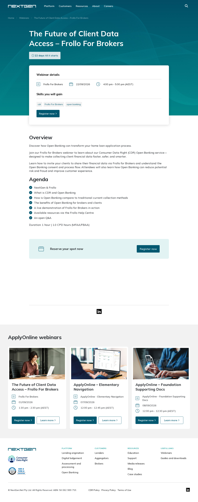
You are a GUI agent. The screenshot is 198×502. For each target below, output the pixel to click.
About (96, 6)
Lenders (99, 452)
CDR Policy (94, 490)
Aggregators (102, 458)
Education (133, 452)
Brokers (99, 463)
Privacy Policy (108, 490)
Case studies (135, 474)
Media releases (136, 463)
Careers (108, 6)
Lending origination (73, 452)
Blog (130, 468)
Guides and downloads (173, 458)
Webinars (24, 18)
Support (132, 458)
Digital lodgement (72, 458)
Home (11, 18)
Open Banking (70, 472)
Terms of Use (124, 490)
